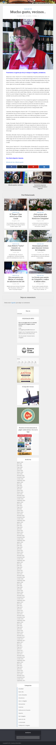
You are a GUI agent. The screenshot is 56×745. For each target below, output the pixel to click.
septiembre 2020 (21, 580)
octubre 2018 (20, 619)
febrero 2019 (20, 612)
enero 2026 (19, 474)
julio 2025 (19, 484)
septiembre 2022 (21, 540)
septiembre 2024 (21, 500)
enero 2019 (19, 614)
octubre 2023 (20, 519)
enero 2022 (19, 554)
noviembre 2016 (21, 657)
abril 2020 (19, 589)
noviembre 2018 (21, 617)
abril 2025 (19, 488)
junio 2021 (19, 565)
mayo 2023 (19, 527)
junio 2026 (19, 465)
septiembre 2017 (21, 640)
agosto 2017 (20, 642)
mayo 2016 (19, 667)
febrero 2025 (20, 492)
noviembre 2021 (21, 557)
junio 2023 (19, 525)
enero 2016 (19, 674)
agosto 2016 (20, 662)
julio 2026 (19, 464)
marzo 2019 (20, 610)
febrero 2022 (20, 552)
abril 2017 (19, 648)
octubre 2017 (20, 639)
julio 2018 (19, 624)
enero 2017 (19, 654)
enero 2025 (19, 493)
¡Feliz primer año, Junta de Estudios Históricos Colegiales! (40, 216)
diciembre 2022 (20, 535)
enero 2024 (19, 514)
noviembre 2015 (21, 677)
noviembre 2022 (21, 537)
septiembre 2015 (21, 680)
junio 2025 (19, 485)
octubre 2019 (20, 598)
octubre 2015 (20, 679)
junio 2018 (19, 625)
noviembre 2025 (21, 477)
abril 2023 (19, 529)
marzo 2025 (20, 490)
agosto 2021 (20, 562)
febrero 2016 (20, 672)
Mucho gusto (19, 162)
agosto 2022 (20, 542)
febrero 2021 (20, 572)
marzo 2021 (20, 570)
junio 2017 (19, 645)
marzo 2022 (20, 550)
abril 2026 (19, 469)
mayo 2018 (19, 627)
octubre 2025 (20, 479)
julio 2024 (19, 504)
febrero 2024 (20, 512)
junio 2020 (19, 585)
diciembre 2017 (20, 635)
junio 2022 (19, 545)
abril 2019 (19, 609)
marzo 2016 (20, 670)
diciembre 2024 (20, 495)
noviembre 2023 (21, 517)
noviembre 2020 (21, 577)
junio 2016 (19, 665)
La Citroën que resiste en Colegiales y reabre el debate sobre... (40, 279)
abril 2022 (19, 548)
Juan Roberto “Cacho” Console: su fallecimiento (16, 248)
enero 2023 (19, 534)
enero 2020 (19, 593)
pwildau (29, 16)
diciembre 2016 (20, 655)
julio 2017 (19, 644)
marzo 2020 (20, 590)
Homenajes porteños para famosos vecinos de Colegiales (40, 248)
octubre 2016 (20, 659)
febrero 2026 (20, 472)
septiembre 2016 (21, 660)
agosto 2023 (20, 522)
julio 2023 (19, 524)
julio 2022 (19, 543)
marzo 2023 (20, 530)
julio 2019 (19, 604)
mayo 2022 (19, 547)
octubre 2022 (20, 539)
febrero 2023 (20, 532)
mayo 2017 (19, 647)
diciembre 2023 (20, 515)
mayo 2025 (19, 487)
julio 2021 (19, 564)
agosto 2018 (20, 622)
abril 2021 (19, 569)
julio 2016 (19, 664)
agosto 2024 (20, 502)
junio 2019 (19, 605)
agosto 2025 (20, 482)
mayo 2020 (19, 587)
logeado (13, 302)
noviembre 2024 (21, 497)
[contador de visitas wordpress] (27, 362)
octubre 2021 (20, 559)
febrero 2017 (20, 652)
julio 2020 (19, 584)
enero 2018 (19, 634)
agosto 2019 (20, 602)
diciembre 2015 (20, 675)
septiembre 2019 (21, 600)
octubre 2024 (20, 498)
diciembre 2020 (20, 575)
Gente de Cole (28, 9)
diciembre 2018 (20, 615)
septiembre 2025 (21, 480)
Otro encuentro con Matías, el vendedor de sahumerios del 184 (15, 279)
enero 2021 (19, 574)
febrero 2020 (20, 592)
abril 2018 (19, 629)
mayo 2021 (19, 567)
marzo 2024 (20, 510)
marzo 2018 (20, 630)
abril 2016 (19, 669)
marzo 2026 (20, 470)
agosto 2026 (20, 462)
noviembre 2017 (21, 637)
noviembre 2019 (21, 597)
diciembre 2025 (20, 475)
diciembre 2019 (20, 595)
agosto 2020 (20, 582)
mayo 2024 (19, 507)
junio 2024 (19, 505)
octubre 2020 (20, 579)
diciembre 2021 (20, 555)
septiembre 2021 (21, 560)
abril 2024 (19, 509)
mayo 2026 (19, 467)
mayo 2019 (19, 607)
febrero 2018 (20, 632)
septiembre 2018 (21, 620)
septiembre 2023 (21, 520)
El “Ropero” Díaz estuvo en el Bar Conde (16, 216)
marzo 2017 (20, 650)
